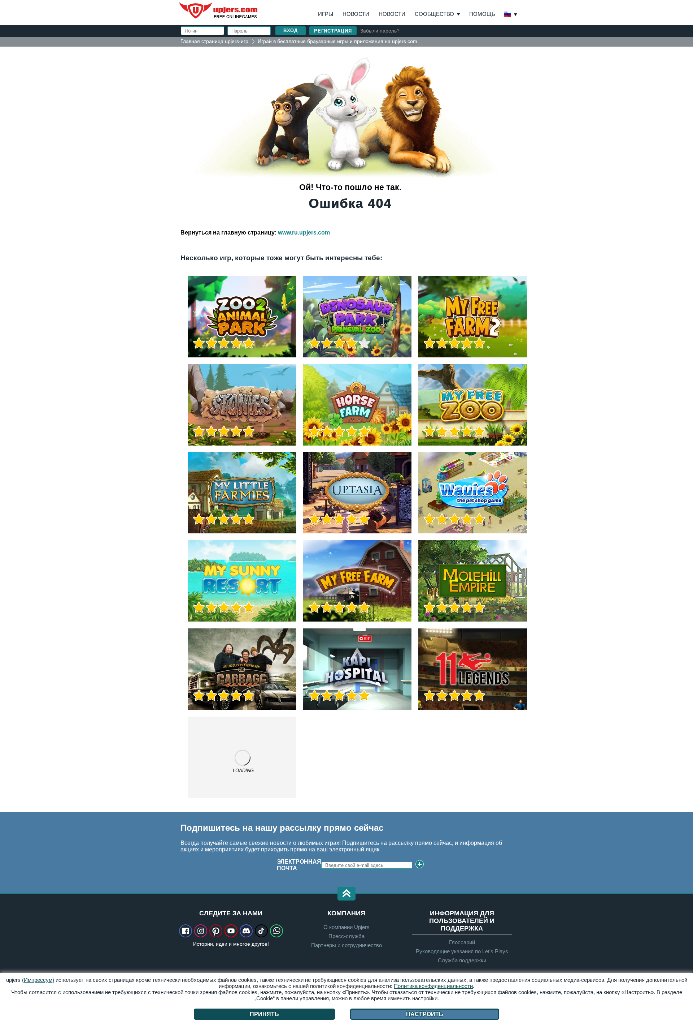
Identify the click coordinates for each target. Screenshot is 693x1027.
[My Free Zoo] (472, 405)
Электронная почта (299, 865)
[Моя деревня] (357, 581)
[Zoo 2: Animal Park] (242, 316)
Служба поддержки (462, 960)
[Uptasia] (357, 492)
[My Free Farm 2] (472, 316)
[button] (346, 894)
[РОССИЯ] (511, 15)
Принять (264, 1014)
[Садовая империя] (472, 581)
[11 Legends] (472, 669)
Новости (356, 14)
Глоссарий (462, 942)
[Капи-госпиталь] (357, 669)
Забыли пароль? (380, 31)
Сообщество (434, 14)
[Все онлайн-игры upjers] (242, 757)
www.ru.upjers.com (304, 232)
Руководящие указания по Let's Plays (462, 951)
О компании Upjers (346, 927)
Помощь (482, 14)
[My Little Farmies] (242, 492)
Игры (325, 14)
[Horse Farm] (357, 405)
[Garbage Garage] (242, 669)
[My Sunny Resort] (242, 581)
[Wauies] (472, 492)
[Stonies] (242, 405)
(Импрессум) (38, 980)
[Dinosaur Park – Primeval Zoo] (357, 316)
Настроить (424, 1014)
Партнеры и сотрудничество (346, 945)
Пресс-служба (346, 936)
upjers (218, 10)
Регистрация (333, 31)
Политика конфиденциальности (433, 986)
